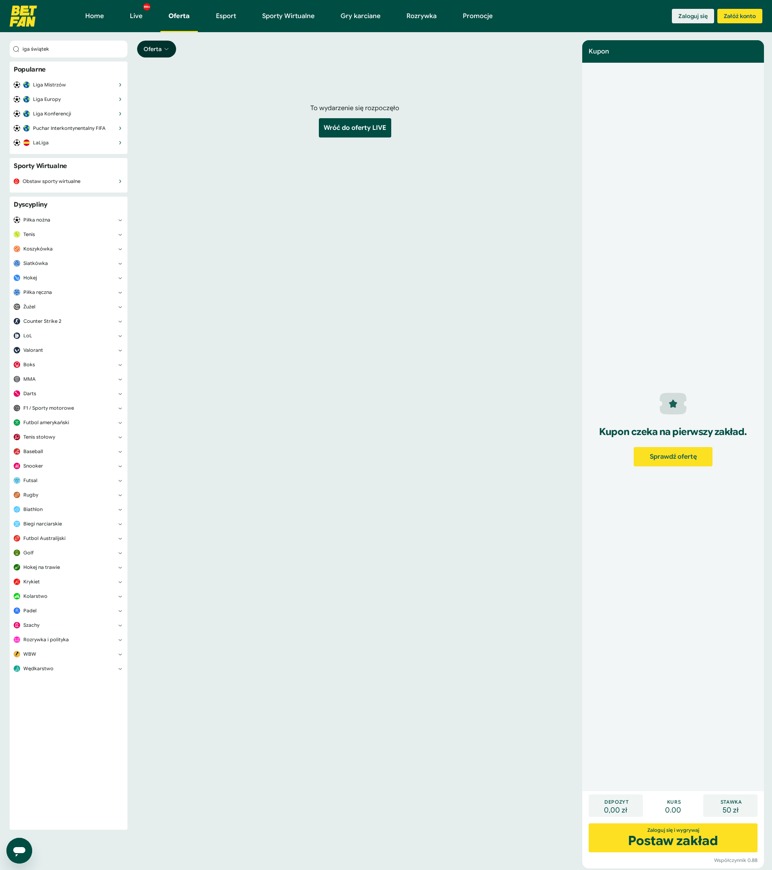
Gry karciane (360, 16)
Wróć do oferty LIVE (355, 128)
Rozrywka (422, 16)
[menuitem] (68, 85)
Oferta (179, 16)
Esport (226, 16)
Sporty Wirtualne (288, 16)
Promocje (478, 16)
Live (140, 12)
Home (94, 16)
